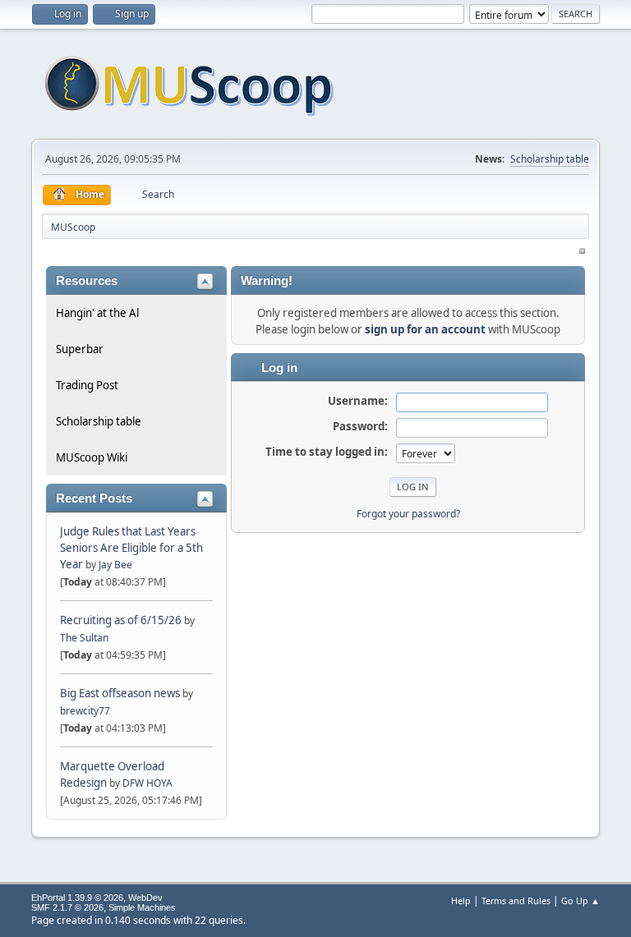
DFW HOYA (147, 783)
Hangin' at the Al (97, 312)
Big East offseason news (120, 693)
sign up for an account (425, 329)
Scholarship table (549, 159)
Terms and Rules (515, 900)
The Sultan (84, 638)
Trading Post (87, 385)
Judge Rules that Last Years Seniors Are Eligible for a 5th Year (131, 548)
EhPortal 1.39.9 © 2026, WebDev (97, 898)
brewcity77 (85, 711)
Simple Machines (142, 907)
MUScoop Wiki (91, 457)
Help (461, 900)
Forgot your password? (408, 514)
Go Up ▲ (580, 900)
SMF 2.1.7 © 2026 (67, 907)
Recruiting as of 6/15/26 (121, 620)
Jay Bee (115, 565)
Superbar (80, 349)
